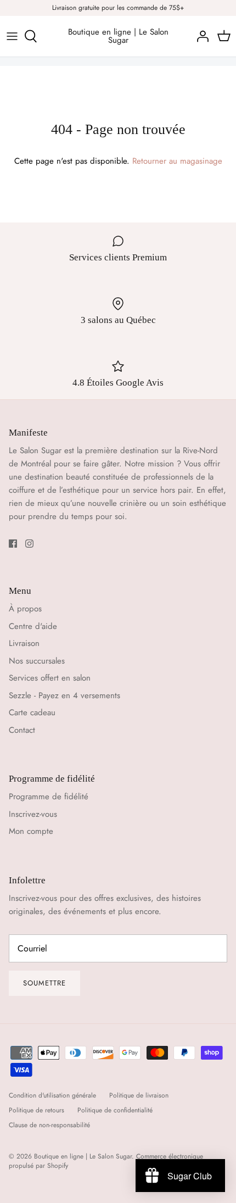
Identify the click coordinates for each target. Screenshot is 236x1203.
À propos (25, 609)
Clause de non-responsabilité (49, 1125)
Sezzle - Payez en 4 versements (64, 695)
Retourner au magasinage (177, 161)
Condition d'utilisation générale (52, 1095)
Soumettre (44, 983)
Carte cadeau (32, 712)
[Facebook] (13, 543)
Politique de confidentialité (115, 1110)
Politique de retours (36, 1110)
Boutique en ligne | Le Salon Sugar (83, 1156)
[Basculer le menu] (12, 36)
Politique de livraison (138, 1095)
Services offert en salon (50, 678)
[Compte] (200, 36)
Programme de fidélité (48, 796)
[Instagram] (29, 543)
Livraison (24, 643)
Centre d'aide (33, 626)
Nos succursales (37, 661)
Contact (22, 730)
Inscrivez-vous (33, 814)
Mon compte (31, 831)
